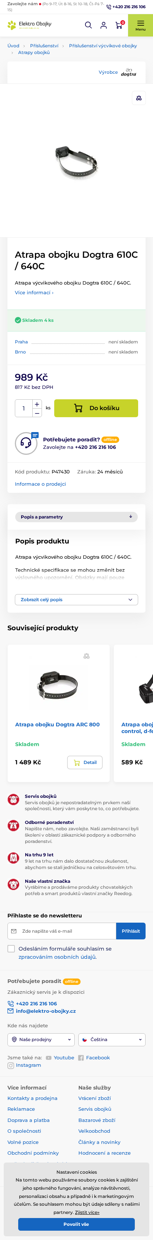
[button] (88, 25)
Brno (20, 352)
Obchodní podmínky (33, 1153)
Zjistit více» (87, 1212)
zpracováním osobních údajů (57, 957)
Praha (21, 342)
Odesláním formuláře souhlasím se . (65, 952)
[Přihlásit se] (103, 25)
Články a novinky (99, 1142)
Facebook (98, 1057)
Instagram (28, 1065)
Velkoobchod (94, 1131)
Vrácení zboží (94, 1098)
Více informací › (34, 292)
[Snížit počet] (37, 413)
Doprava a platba (28, 1120)
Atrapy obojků (34, 52)
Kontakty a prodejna (32, 1098)
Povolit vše (76, 1224)
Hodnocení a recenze (104, 1153)
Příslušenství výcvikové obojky (103, 45)
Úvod (13, 45)
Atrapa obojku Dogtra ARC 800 (57, 724)
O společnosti (24, 1131)
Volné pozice (23, 1142)
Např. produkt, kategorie (55, 58)
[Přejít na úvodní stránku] (29, 25)
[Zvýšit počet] (37, 404)
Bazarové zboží (96, 1120)
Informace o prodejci (40, 484)
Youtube (64, 1057)
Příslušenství (44, 45)
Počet (24, 408)
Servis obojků (94, 1109)
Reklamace (21, 1109)
